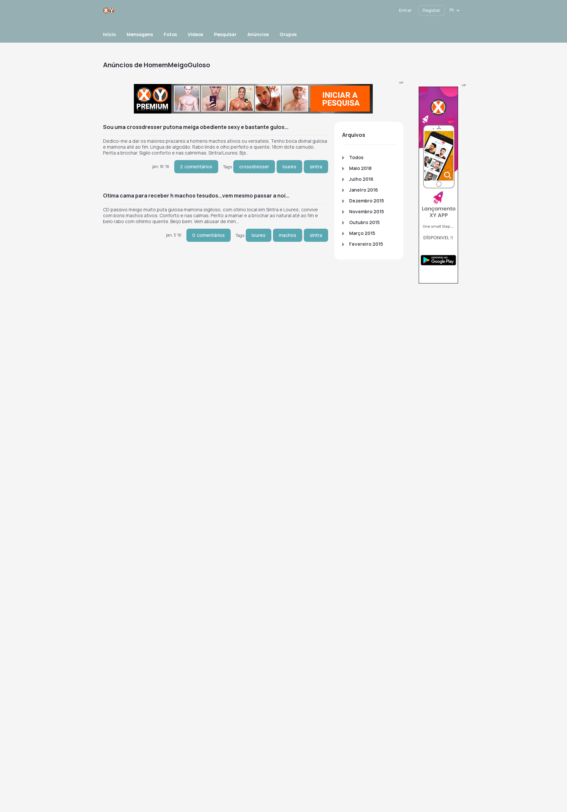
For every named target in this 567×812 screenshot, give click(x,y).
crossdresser (254, 166)
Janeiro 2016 (363, 190)
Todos (356, 157)
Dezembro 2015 (366, 201)
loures (289, 166)
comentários (196, 166)
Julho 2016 (361, 179)
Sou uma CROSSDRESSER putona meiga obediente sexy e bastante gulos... (195, 127)
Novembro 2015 (366, 211)
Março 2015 (362, 233)
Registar (431, 10)
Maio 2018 (360, 168)
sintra (316, 166)
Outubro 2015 (364, 222)
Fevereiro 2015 (366, 244)
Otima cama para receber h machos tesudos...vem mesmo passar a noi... (196, 195)
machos (287, 235)
